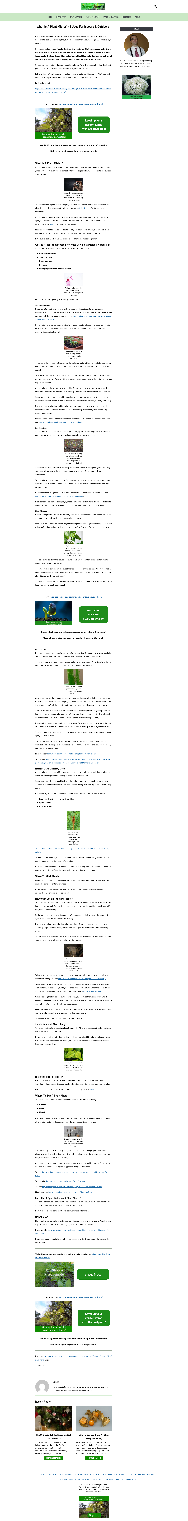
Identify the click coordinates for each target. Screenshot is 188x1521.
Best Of (72, 1479)
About (137, 17)
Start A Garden (76, 17)
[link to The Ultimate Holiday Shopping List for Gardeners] (53, 1418)
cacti (92, 1089)
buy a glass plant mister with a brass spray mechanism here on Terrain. (72, 1187)
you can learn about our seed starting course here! (76, 597)
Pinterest (151, 1474)
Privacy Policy (97, 1479)
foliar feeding (85, 208)
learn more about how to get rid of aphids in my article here (72, 754)
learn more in (63, 979)
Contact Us (131, 1474)
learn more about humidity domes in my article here (60, 422)
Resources (126, 17)
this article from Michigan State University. (88, 979)
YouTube (63, 1479)
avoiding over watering (93, 991)
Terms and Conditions (113, 1479)
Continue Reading (53, 1458)
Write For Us (83, 1479)
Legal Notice (130, 1479)
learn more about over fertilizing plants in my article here (59, 496)
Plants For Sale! (92, 17)
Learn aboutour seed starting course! (93, 614)
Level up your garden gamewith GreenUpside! (93, 124)
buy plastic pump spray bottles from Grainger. (65, 1181)
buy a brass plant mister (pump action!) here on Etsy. (70, 1192)
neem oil (53, 224)
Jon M (56, 1382)
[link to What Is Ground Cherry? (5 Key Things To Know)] (94, 1418)
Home (50, 17)
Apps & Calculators (111, 17)
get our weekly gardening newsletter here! (81, 104)
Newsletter (61, 17)
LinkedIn (141, 1474)
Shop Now (92, 1274)
